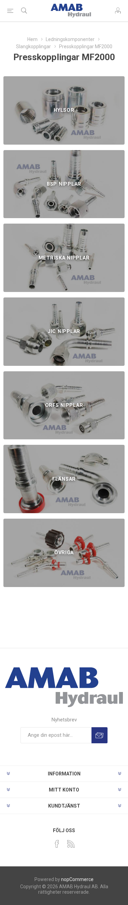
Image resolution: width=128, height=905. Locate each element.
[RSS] (71, 843)
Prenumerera (99, 735)
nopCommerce (77, 879)
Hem (32, 39)
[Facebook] (57, 843)
